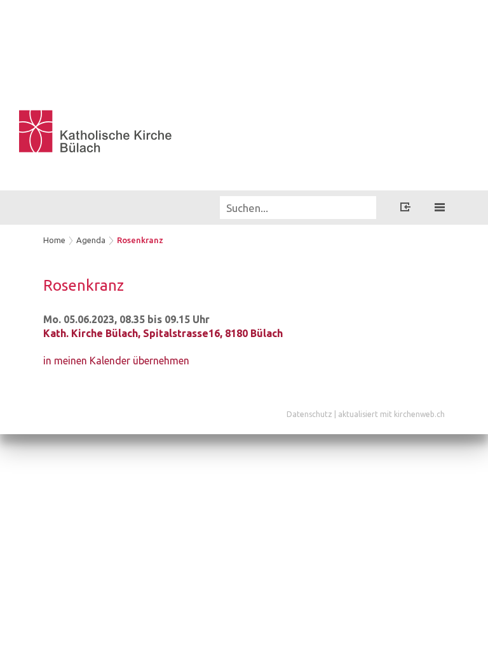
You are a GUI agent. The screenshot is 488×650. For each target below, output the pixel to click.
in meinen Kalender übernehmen (116, 360)
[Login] (405, 209)
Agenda (90, 239)
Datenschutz (309, 414)
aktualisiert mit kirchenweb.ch (391, 414)
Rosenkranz (140, 239)
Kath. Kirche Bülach (163, 333)
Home (54, 239)
